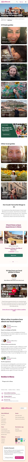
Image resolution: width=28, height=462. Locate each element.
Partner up (3, 424)
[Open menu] (26, 2)
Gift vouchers (3, 422)
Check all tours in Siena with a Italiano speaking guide (14, 310)
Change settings (9, 457)
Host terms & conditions (5, 432)
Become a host (4, 434)
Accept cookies (19, 457)
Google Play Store (18, 430)
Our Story (3, 415)
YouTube (2, 442)
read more (9, 20)
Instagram (3, 440)
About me (23, 41)
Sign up (21, 1)
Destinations (3, 420)
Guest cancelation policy (19, 417)
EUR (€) (22, 408)
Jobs (2, 417)
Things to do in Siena (7, 381)
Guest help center (18, 415)
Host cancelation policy (5, 430)
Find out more (6, 134)
